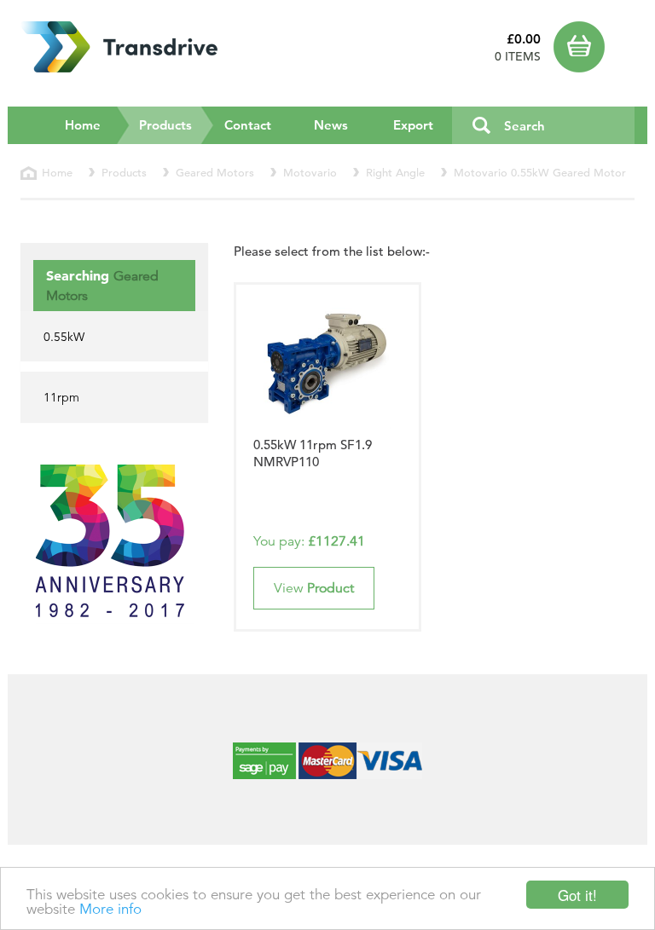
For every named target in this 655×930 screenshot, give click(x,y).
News (331, 125)
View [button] (314, 588)
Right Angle (395, 172)
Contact (247, 125)
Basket (594, 46)
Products (176, 124)
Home (83, 125)
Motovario (310, 172)
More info (110, 909)
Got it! (577, 894)
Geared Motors (215, 172)
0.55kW (63, 336)
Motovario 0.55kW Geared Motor (540, 172)
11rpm (61, 397)
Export (413, 125)
